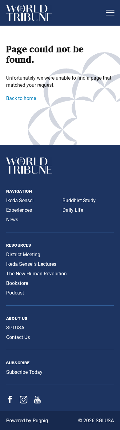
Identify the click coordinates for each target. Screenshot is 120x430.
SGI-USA (15, 328)
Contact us (18, 337)
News (12, 220)
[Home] (54, 13)
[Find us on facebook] (10, 401)
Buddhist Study (79, 200)
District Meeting (23, 254)
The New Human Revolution (36, 274)
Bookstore (17, 283)
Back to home (21, 98)
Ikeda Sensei (20, 200)
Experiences (19, 210)
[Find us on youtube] (37, 402)
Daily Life (72, 210)
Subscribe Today (24, 372)
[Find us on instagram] (23, 402)
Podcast (15, 293)
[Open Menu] (110, 12)
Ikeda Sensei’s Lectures (31, 264)
